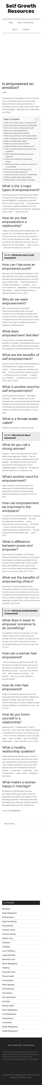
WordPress (23, 1077)
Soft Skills (6, 1001)
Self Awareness (8, 989)
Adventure (6, 909)
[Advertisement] (21, 55)
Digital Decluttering (9, 921)
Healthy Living (7, 938)
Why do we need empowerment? (16, 131)
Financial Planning (9, 934)
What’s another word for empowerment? (20, 146)
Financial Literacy (8, 930)
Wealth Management (10, 1027)
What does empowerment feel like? (17, 133)
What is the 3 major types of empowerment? (20, 123)
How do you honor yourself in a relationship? (21, 175)
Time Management (9, 1014)
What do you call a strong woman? (17, 144)
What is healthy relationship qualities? (19, 177)
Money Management (10, 964)
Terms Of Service (28, 1045)
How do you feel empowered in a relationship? (21, 125)
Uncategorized (7, 1018)
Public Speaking (8, 985)
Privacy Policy (17, 1045)
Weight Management (10, 1031)
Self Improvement (9, 997)
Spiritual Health (8, 1006)
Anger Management (9, 913)
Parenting (5, 968)
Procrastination (8, 980)
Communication (8, 917)
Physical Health (8, 976)
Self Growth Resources (21, 8)
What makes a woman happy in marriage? (20, 180)
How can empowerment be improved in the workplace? (21, 150)
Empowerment (15, 811)
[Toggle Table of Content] (35, 119)
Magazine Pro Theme (23, 1075)
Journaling (6, 947)
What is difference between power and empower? (19, 155)
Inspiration (6, 943)
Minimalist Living (8, 959)
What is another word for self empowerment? (21, 138)
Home (10, 1045)
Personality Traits (8, 972)
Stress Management (9, 1010)
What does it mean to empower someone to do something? (21, 165)
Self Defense (7, 993)
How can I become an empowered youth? (19, 128)
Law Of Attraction (8, 951)
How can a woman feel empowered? (19, 169)
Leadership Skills (8, 955)
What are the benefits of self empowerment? (21, 136)
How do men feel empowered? (16, 172)
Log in (30, 1077)
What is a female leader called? (16, 141)
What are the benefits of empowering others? (19, 160)
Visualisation (7, 1023)
